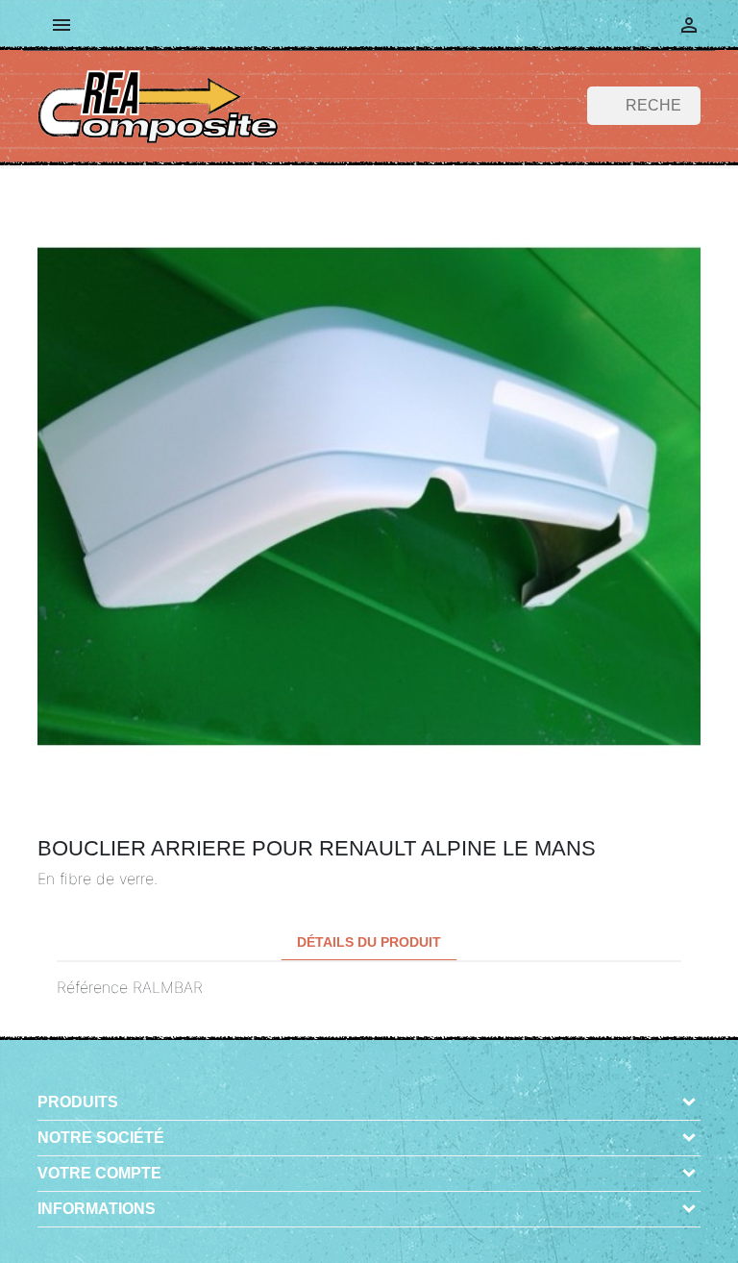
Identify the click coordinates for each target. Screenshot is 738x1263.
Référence (92, 987)
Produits (77, 1102)
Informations (96, 1209)
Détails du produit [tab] (369, 942)
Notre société (100, 1137)
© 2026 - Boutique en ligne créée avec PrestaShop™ (375, 1237)
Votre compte (99, 1173)
